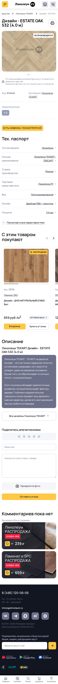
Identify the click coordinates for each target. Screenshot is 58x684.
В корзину (14, 326)
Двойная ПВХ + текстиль (39, 203)
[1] (19, 436)
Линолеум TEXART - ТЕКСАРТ (45, 158)
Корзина (39, 681)
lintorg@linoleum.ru (12, 607)
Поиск (28, 681)
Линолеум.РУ (45, 184)
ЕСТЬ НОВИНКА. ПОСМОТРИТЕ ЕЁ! (22, 128)
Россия (49, 171)
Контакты (51, 681)
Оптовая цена (37, 317)
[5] (39, 436)
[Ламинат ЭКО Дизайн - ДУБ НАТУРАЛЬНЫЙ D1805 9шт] (26, 265)
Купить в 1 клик (38, 326)
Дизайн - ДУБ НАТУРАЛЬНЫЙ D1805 (24, 300)
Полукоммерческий (42, 194)
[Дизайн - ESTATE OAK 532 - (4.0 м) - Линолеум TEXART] (29, 51)
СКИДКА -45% (12, 565)
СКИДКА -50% (12, 536)
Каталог (17, 681)
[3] (29, 436)
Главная (5, 681)
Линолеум (47, 148)
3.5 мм (49, 212)
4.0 (5, 112)
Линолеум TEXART (24, 13)
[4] (34, 436)
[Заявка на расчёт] (45, 4)
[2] (24, 436)
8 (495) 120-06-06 (53, 4)
